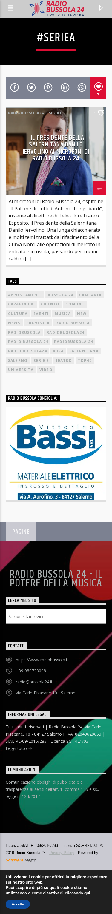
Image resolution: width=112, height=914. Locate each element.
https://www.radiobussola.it (42, 660)
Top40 (85, 360)
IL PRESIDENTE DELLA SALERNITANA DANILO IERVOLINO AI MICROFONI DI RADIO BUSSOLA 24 (56, 148)
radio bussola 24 (28, 341)
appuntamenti (25, 294)
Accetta (18, 904)
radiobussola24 (25, 112)
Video (46, 369)
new (82, 313)
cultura (17, 313)
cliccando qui (77, 893)
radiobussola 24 (73, 341)
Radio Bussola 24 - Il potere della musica (56, 579)
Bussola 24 (60, 294)
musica (63, 313)
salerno (17, 360)
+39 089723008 (31, 671)
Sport (55, 112)
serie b (41, 360)
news (14, 322)
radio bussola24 (27, 350)
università (20, 369)
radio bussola (73, 322)
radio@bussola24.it (34, 682)
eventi (41, 313)
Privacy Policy (61, 852)
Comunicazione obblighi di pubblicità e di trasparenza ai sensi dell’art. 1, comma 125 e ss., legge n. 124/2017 (52, 789)
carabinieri (21, 304)
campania (90, 294)
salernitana (84, 350)
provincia (38, 322)
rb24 (58, 350)
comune (74, 304)
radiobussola (24, 332)
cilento (50, 304)
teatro (63, 360)
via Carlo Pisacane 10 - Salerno (46, 693)
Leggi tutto (17, 748)
